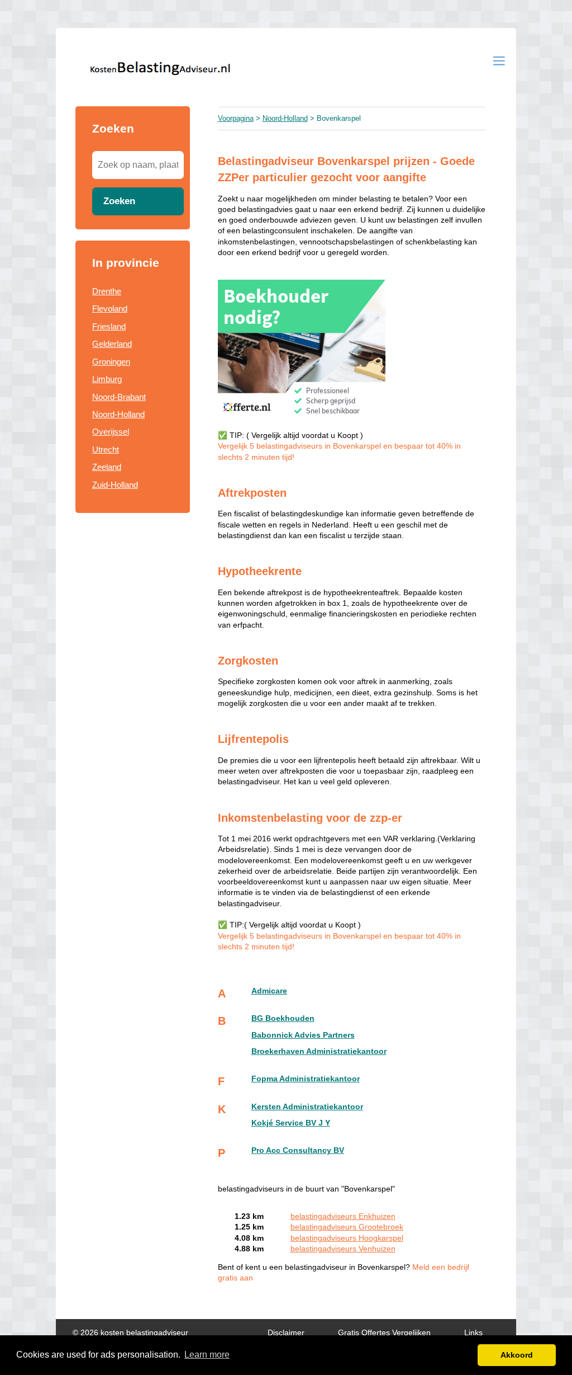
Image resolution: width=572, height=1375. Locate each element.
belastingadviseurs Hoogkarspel (346, 1238)
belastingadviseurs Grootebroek (346, 1227)
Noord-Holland (118, 414)
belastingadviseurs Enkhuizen (342, 1216)
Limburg (107, 379)
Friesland (109, 326)
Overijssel (110, 431)
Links (473, 1333)
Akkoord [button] (516, 1354)
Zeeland (106, 467)
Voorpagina (236, 118)
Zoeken (119, 201)
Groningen (111, 361)
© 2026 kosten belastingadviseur (130, 1333)
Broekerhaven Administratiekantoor (319, 1051)
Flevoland (109, 308)
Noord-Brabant (119, 397)
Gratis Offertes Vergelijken (384, 1333)
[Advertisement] (132, 704)
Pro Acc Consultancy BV (297, 1150)
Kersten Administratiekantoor (307, 1107)
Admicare (269, 991)
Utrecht (105, 449)
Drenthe (106, 291)
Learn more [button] (207, 1354)
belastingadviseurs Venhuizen (342, 1249)
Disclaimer (286, 1333)
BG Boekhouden (282, 1018)
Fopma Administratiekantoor (305, 1079)
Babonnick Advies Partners (303, 1035)
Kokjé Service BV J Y (290, 1123)
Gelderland (112, 344)
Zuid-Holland (115, 484)
